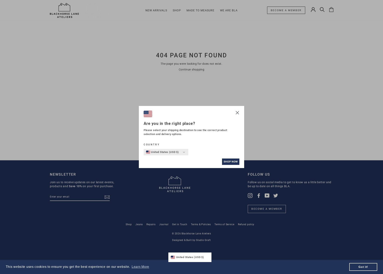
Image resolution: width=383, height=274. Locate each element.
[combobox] (162, 152)
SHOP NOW (231, 161)
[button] (237, 113)
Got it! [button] (363, 266)
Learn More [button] (140, 266)
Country (152, 144)
